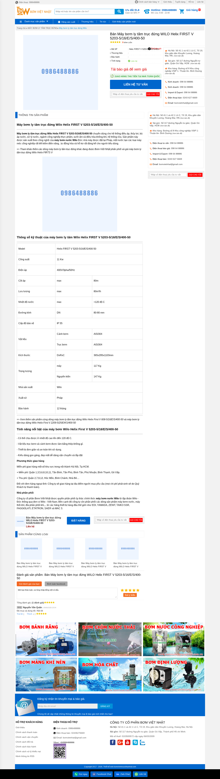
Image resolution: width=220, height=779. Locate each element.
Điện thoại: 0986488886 (29, 2)
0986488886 (74, 728)
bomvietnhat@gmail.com (186, 103)
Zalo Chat (125, 774)
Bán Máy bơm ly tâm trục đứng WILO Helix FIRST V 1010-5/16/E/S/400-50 (61, 566)
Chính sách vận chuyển (27, 737)
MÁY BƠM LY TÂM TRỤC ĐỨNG (42, 28)
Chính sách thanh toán (26, 732)
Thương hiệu (87, 21)
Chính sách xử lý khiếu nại (28, 751)
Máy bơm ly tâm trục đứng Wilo (73, 28)
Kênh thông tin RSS (25, 756)
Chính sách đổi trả (24, 742)
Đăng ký (105, 706)
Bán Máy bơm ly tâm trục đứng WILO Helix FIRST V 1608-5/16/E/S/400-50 (29, 566)
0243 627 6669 (190, 97)
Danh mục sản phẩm (35, 21)
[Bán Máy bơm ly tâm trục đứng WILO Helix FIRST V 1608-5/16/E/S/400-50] (31, 559)
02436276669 (78, 733)
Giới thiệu (167, 2)
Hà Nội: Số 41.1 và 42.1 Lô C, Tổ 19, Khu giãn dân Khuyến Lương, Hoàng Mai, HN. (184, 53)
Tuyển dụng (180, 2)
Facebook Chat (103, 774)
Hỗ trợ (191, 2)
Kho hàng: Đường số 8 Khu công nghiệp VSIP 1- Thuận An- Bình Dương (183, 70)
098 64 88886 (186, 82)
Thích (29, 614)
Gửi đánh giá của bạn (29, 584)
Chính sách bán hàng (147, 2)
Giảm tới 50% (132, 11)
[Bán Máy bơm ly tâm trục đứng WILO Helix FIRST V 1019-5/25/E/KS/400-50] (128, 559)
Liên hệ (200, 2)
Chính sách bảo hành (26, 746)
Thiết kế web (108, 767)
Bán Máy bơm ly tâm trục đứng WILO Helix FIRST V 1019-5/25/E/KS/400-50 (125, 566)
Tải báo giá (156, 48)
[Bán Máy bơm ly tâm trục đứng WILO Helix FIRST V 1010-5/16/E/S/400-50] (63, 559)
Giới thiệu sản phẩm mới (124, 21)
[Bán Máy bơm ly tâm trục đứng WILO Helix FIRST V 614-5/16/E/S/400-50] (96, 559)
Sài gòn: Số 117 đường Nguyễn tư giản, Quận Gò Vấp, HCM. (182, 62)
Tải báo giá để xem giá (129, 69)
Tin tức (103, 21)
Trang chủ (21, 28)
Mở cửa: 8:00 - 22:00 (164, 11)
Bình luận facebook (56, 584)
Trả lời (20, 614)
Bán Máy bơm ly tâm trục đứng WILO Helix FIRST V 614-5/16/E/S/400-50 (93, 566)
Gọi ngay (82, 774)
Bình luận (127, 42)
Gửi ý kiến (130, 595)
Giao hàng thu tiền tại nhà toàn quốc (137, 76)
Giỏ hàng (192, 10)
